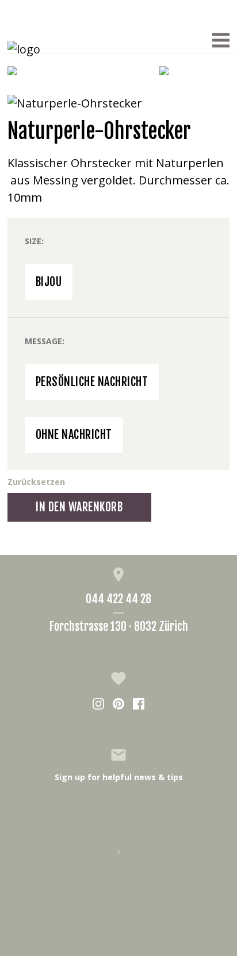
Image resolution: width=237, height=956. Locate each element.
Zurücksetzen (36, 481)
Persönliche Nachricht (92, 382)
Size (33, 241)
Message (43, 341)
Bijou (49, 282)
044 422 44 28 (118, 599)
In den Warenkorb (79, 507)
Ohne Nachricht (74, 434)
